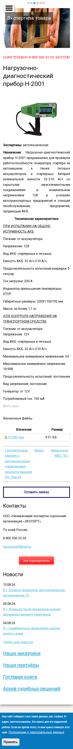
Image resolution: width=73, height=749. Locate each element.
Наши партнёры (21, 665)
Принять (11, 742)
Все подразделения (36, 560)
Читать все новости (18, 642)
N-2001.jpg (16, 437)
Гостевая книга (20, 677)
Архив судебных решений (31, 689)
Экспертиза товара (29, 18)
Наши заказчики (22, 653)
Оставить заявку (36, 492)
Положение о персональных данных (36, 732)
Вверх (39, 450)
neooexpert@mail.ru (17, 547)
